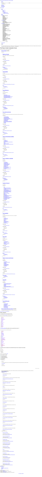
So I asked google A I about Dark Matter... (7, 84)
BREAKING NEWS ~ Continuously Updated (6, 390)
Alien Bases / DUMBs (6, 264)
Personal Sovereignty (6, 306)
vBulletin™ (4, 470)
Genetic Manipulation (6, 192)
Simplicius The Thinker (5, 40)
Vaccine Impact (4, 36)
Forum (2, 9)
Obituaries (4, 386)
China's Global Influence (6, 117)
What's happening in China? (5, 130)
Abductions (5, 263)
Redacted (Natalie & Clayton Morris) (6, 38)
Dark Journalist (4, 29)
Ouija (3, 230)
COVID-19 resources (5, 21)
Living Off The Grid (6, 301)
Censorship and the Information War (7, 188)
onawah (6, 440)
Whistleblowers (5, 199)
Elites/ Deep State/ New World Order (7, 190)
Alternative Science (6, 163)
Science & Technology (6, 167)
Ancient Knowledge (6, 218)
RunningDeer (6, 457)
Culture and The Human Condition (8, 136)
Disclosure (5, 262)
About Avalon (4, 17)
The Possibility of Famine (5, 439)
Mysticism (5, 284)
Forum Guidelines (4, 19)
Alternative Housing (6, 303)
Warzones (5, 122)
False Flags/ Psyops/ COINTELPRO (7, 191)
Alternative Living (6, 140)
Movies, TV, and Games (6, 143)
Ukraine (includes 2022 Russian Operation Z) (7, 22)
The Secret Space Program (6, 198)
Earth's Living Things (6, 165)
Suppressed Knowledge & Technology (8, 197)
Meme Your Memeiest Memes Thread (6, 152)
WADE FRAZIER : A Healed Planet (6, 105)
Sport (4, 144)
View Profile (5, 86)
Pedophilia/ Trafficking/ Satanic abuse (7, 195)
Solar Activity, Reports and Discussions (8, 121)
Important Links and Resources (7, 95)
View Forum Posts (6, 68)
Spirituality (4, 279)
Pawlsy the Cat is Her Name (5, 456)
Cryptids (5, 219)
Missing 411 (5, 220)
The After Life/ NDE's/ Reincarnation (7, 283)
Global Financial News (6, 119)
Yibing (7, 353)
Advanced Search (3, 42)
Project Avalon (3, 50)
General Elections (6, 120)
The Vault (5, 76)
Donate (2, 14)
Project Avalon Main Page (5, 15)
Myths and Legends (6, 221)
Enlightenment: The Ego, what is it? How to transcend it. (7, 421)
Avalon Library (4, 20)
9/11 (4, 187)
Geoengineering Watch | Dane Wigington (7, 34)
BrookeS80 (2, 333)
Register (2, 1)
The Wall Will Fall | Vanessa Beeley (6, 24)
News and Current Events (10, 461)
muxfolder (6, 464)
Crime (4, 142)
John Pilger (4, 27)
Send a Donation (3, 363)
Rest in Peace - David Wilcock (5, 432)
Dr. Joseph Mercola (4, 33)
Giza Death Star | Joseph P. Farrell (6, 25)
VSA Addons (20, 473)
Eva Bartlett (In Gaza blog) (5, 37)
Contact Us (2, 467)
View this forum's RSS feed (6, 60)
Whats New (4, 16)
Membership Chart (4, 18)
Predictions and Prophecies (6, 243)
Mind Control (5, 194)
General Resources (6, 90)
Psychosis (3, 449)
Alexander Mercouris (5, 39)
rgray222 (6, 447)
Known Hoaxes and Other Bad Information (8, 96)
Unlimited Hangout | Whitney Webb (6, 35)
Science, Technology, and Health (8, 158)
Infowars (3, 31)
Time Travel (5, 222)
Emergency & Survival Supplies (7, 305)
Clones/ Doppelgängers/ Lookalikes (7, 189)
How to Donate (2, 6)
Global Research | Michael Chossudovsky (7, 30)
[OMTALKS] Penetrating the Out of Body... (7, 294)
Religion (5, 285)
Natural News (4, 32)
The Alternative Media (9, 434)
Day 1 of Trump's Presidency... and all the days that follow (8, 417)
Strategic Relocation (6, 307)
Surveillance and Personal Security (11, 454)
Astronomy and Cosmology (6, 164)
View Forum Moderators (6, 13)
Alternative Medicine (6, 162)
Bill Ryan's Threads (6, 54)
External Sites (2, 23)
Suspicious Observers (5, 28)
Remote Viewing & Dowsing (6, 207)
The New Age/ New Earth (6, 242)
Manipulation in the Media (6, 193)
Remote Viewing (5, 196)
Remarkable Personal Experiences (7, 286)
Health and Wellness (6, 166)
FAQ (3, 10)
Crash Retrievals (5, 265)
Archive (2, 468)
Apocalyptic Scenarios (6, 241)
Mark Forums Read (6, 12)
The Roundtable (5, 71)
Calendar (3, 11)
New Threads (2, 5)
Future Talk (4, 236)
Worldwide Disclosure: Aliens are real (6, 459)
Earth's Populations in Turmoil (7, 118)
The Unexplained (5, 213)
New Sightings (5, 261)
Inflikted (22, 473)
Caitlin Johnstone (4, 26)
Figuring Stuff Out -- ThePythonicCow (8, 97)
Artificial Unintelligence (5, 176)
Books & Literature (6, 141)
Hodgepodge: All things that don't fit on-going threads (7, 394)
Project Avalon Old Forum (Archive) (7, 308)
